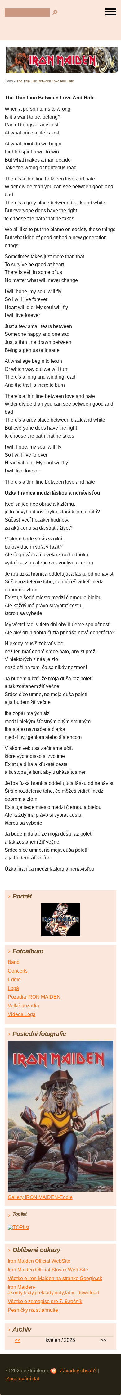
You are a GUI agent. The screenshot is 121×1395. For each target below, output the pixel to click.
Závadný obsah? (78, 1370)
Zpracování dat (22, 1378)
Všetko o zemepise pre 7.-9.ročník (45, 1301)
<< (17, 1340)
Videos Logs (21, 1014)
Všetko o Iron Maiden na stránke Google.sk (55, 1278)
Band (14, 962)
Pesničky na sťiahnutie (33, 1310)
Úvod (9, 81)
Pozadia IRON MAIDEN (34, 997)
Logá (13, 988)
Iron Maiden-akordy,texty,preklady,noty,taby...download (53, 1289)
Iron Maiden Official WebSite (39, 1261)
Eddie (14, 979)
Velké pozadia (23, 1005)
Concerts (18, 970)
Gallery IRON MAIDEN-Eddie (40, 1197)
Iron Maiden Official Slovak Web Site (48, 1269)
